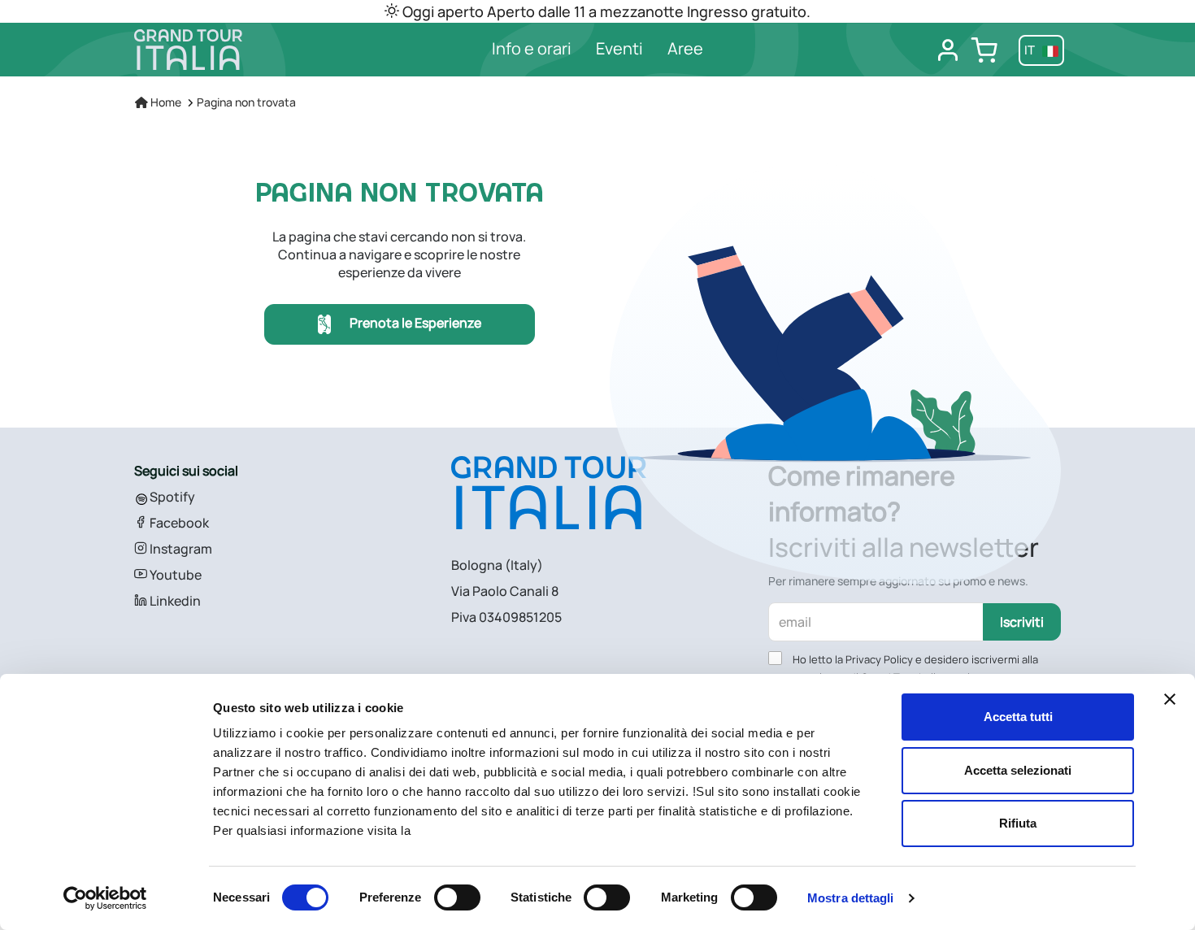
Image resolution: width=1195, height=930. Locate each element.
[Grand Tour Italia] (241, 49)
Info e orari (531, 48)
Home (164, 102)
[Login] (948, 50)
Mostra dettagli (850, 898)
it (1030, 50)
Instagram (179, 549)
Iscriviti (1022, 622)
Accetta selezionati (1017, 770)
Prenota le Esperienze (414, 323)
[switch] (457, 897)
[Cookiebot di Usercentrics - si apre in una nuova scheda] (105, 898)
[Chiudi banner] (1169, 699)
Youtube (174, 575)
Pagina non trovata (246, 102)
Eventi (619, 48)
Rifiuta (1017, 823)
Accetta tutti (1018, 717)
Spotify (171, 497)
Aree (685, 48)
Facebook (178, 523)
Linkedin (174, 601)
